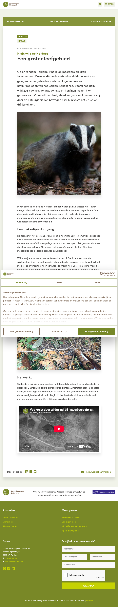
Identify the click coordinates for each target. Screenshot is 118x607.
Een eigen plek (69, 522)
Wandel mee (9, 522)
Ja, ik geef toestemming (96, 331)
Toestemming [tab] (20, 282)
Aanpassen (57, 331)
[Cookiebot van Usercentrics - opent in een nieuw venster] (102, 274)
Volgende (99, 21)
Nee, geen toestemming (21, 331)
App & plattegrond (70, 531)
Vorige (17, 21)
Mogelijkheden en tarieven (74, 526)
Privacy (89, 601)
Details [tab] (59, 282)
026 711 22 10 (11, 558)
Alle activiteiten (10, 526)
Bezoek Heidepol (10, 517)
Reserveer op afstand (71, 517)
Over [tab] (97, 282)
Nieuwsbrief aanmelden (98, 472)
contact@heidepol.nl (14, 562)
